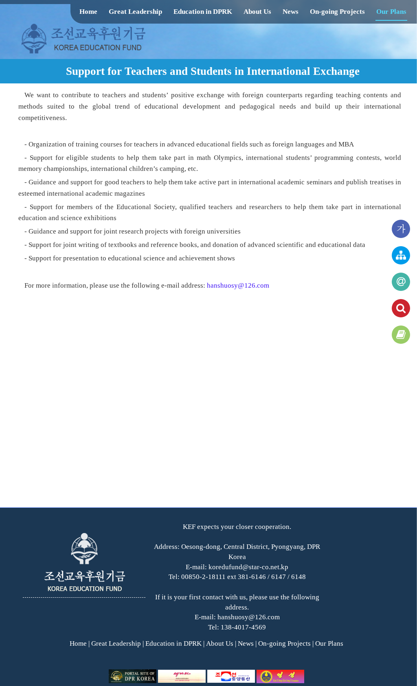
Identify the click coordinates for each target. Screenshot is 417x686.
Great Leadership (135, 11)
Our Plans (391, 11)
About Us (257, 11)
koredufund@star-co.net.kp (248, 567)
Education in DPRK (202, 11)
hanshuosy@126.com (238, 285)
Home (88, 11)
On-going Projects (337, 11)
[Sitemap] (401, 255)
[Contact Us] (401, 282)
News (290, 11)
